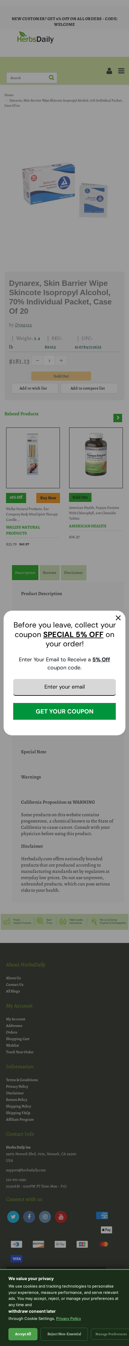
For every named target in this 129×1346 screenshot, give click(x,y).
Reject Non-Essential (64, 1333)
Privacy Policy (68, 1318)
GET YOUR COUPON (65, 711)
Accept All (23, 1333)
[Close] (118, 618)
